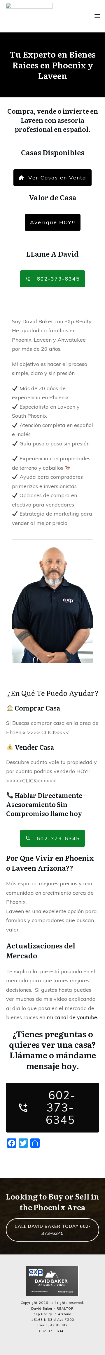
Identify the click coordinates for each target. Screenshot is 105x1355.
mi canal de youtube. (72, 1017)
